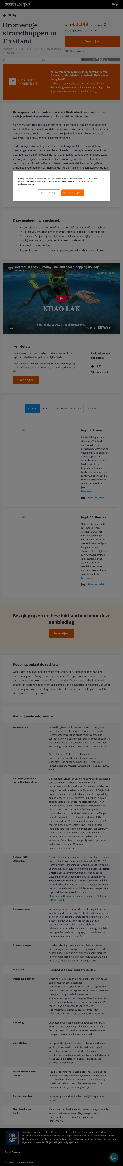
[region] (61, 186)
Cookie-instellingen (49, 193)
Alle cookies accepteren (72, 193)
